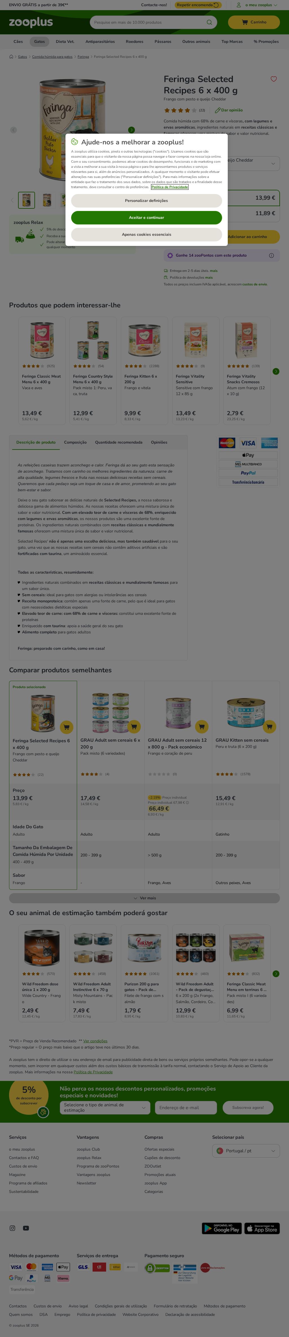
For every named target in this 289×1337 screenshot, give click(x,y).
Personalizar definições (146, 200)
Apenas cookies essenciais (146, 234)
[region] (146, 190)
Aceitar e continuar (146, 217)
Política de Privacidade (170, 187)
